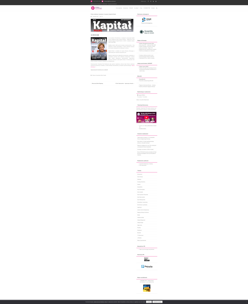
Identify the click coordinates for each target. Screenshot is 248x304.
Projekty (104, 75)
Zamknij (148, 301)
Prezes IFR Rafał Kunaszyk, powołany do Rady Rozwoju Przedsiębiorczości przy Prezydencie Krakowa (146, 153)
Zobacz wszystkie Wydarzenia (142, 99)
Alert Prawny (140, 176)
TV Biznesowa (140, 235)
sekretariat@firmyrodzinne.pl (110, 1)
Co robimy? (136, 8)
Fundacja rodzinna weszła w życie (146, 55)
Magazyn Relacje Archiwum (143, 212)
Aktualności (125, 8)
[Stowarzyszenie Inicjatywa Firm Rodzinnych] (96, 7)
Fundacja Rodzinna (141, 181)
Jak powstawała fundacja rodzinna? (146, 56)
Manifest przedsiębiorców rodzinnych (147, 50)
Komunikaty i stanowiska (142, 202)
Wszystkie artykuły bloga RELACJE (146, 80)
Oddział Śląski (140, 222)
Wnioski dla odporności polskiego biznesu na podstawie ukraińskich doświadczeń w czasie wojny (147, 69)
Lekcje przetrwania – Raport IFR (146, 48)
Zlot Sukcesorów (142, 165)
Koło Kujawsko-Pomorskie (142, 194)
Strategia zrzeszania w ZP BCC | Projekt (145, 149)
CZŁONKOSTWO (147, 8)
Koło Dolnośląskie (141, 189)
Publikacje (139, 230)
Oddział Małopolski (141, 220)
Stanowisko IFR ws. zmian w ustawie (146, 58)
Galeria (138, 184)
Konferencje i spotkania (142, 204)
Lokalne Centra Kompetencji (143, 209)
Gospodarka (98, 75)
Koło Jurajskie (140, 192)
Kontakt (153, 8)
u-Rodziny (139, 237)
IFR (101, 16)
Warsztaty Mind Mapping (97, 83)
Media (102, 75)
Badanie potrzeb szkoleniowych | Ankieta (147, 49)
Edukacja (94, 75)
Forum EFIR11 (141, 95)
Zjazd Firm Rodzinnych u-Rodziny (146, 163)
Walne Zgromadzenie (141, 240)
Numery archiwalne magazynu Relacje (147, 86)
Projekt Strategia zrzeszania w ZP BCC (147, 46)
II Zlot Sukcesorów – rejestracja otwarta (125, 83)
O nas (141, 8)
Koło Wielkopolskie (141, 199)
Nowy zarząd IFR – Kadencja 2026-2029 (147, 45)
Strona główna (119, 8)
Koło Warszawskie (141, 197)
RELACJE (131, 8)
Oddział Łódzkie (140, 217)
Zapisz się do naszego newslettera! (146, 249)
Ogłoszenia (139, 225)
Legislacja (139, 207)
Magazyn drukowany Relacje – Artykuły (147, 85)
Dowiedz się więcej (157, 301)
